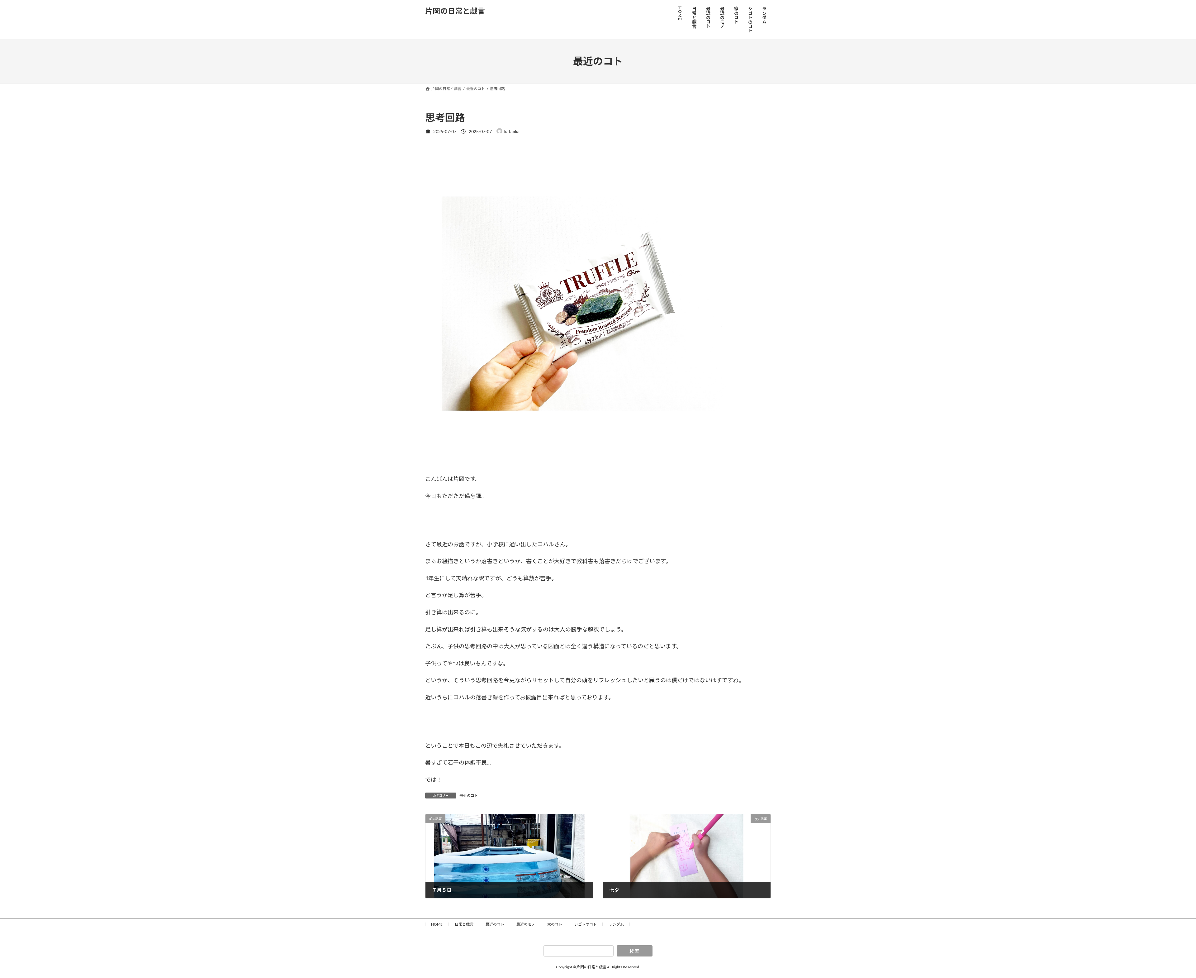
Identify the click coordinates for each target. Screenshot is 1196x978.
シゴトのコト (585, 924)
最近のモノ (525, 924)
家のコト (554, 924)
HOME (437, 924)
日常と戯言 (464, 924)
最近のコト (468, 795)
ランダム (616, 924)
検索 (634, 951)
